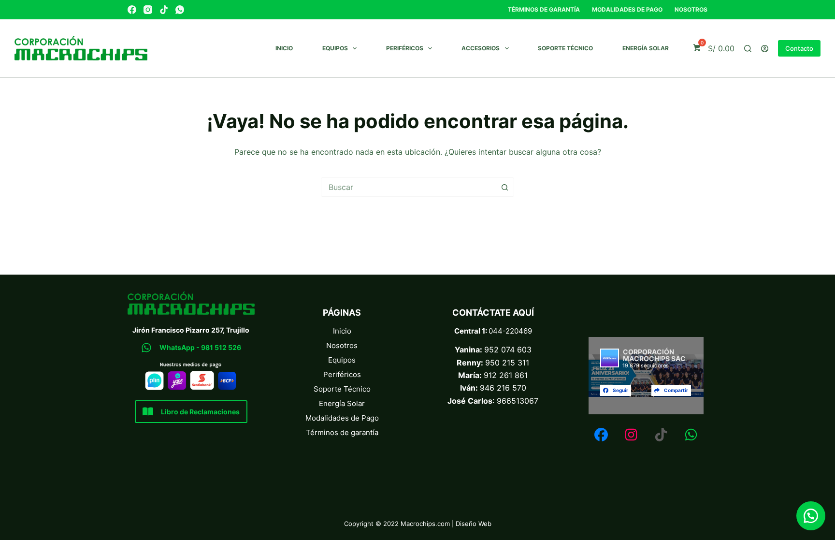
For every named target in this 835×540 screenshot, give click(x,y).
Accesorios (480, 48)
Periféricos (404, 48)
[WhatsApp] (179, 9)
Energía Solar (645, 48)
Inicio (284, 48)
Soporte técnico (565, 48)
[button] (810, 515)
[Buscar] (747, 48)
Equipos (335, 48)
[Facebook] (132, 9)
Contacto (799, 48)
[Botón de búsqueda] (504, 187)
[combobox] (408, 187)
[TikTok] (163, 9)
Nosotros (691, 9)
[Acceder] (764, 48)
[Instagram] (148, 9)
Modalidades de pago (627, 9)
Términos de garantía (544, 9)
